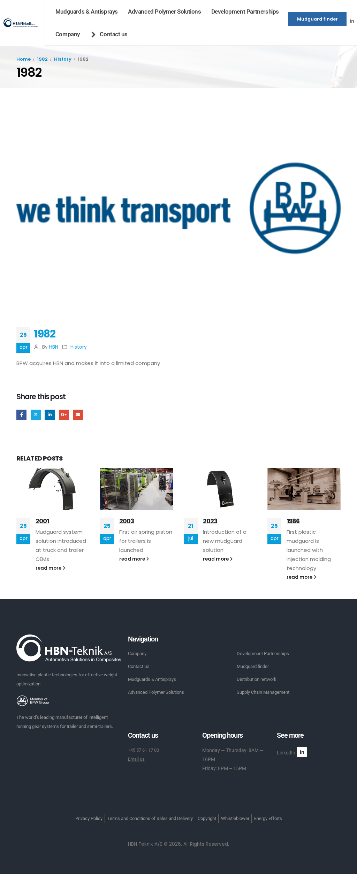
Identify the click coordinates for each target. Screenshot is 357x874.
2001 (42, 521)
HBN (53, 347)
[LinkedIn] (352, 21)
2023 (210, 521)
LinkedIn (50, 415)
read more (49, 568)
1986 (293, 521)
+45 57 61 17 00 (143, 750)
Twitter (36, 415)
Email (78, 415)
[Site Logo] (20, 23)
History (78, 347)
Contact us (113, 34)
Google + (64, 415)
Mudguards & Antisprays (86, 11)
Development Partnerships (245, 11)
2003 (126, 521)
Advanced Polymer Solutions (164, 11)
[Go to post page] (53, 489)
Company (67, 34)
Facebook (21, 415)
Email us (136, 759)
